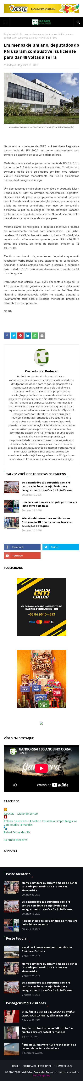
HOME (15, 1066)
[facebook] (22, 547)
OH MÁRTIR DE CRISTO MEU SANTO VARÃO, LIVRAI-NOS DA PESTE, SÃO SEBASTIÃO (48, 1013)
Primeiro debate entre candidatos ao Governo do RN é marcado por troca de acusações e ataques (47, 522)
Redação (11, 65)
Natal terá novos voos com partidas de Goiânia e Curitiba (47, 949)
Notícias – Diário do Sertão (21, 813)
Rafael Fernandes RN (17, 832)
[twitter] (60, 547)
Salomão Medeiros (16, 840)
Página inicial (11, 34)
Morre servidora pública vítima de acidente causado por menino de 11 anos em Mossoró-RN (49, 886)
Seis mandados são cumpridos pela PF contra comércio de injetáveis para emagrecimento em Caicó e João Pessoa (47, 486)
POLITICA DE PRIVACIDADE (37, 1066)
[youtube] (22, 555)
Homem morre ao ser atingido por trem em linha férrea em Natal (49, 504)
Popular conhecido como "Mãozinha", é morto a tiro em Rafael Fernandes (47, 1030)
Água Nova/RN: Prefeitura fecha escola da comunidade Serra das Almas (49, 1046)
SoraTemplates (41, 1075)
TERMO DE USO (63, 1066)
